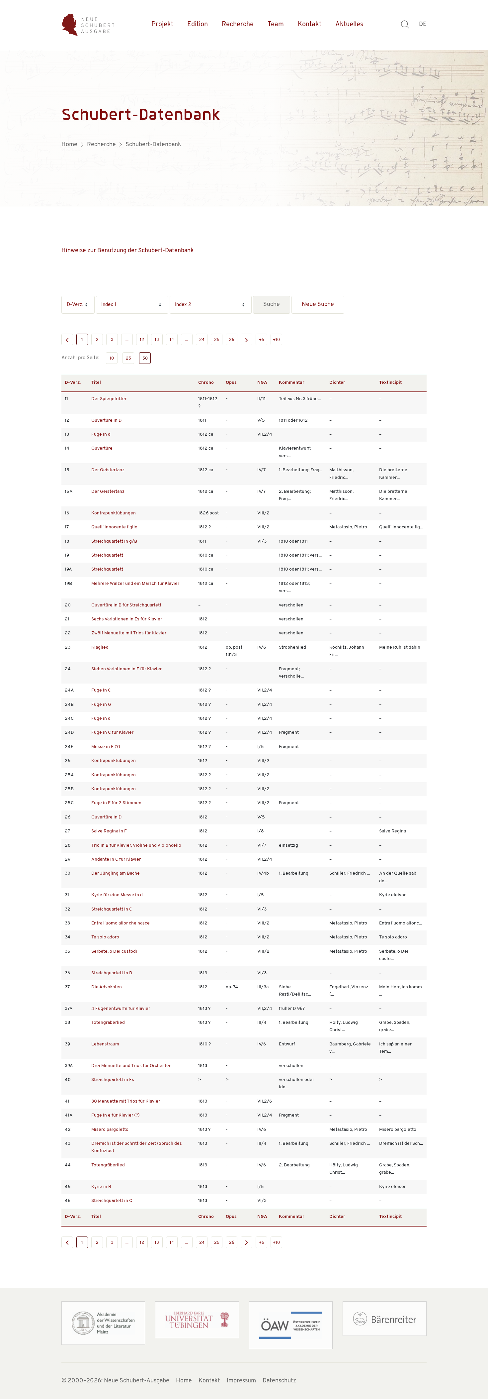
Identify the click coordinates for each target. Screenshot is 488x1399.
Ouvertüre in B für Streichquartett (126, 605)
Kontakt (309, 24)
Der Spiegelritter (108, 398)
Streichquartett (107, 555)
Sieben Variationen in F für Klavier (126, 669)
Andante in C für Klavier (116, 859)
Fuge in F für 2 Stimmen (116, 803)
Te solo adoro (105, 937)
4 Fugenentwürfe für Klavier (120, 1008)
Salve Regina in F (109, 831)
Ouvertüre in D (106, 420)
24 (201, 340)
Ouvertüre (102, 448)
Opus (231, 382)
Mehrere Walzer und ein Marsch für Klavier (135, 583)
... (126, 340)
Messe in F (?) (105, 746)
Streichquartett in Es (112, 1079)
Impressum (241, 1381)
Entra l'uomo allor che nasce (120, 923)
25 (216, 340)
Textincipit (390, 382)
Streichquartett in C (111, 909)
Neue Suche (318, 305)
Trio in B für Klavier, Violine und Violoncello (136, 845)
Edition (197, 24)
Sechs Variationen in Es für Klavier (126, 619)
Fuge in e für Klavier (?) (115, 1115)
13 (157, 340)
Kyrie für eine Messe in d (117, 895)
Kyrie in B (101, 1186)
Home (184, 1381)
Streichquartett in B (111, 973)
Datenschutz (279, 1381)
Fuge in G (101, 704)
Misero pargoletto (109, 1129)
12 (142, 340)
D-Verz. (73, 382)
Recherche (238, 24)
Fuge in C (101, 690)
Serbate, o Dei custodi (114, 951)
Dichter (337, 382)
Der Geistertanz (107, 470)
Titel (96, 382)
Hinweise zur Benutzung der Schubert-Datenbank (127, 251)
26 (231, 340)
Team (276, 24)
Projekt (162, 24)
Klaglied (100, 647)
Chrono (206, 382)
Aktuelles (349, 24)
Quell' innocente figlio (114, 527)
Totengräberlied (108, 1022)
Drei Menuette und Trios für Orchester (131, 1065)
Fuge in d (101, 434)
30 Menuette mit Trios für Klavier (125, 1101)
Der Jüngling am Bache (115, 873)
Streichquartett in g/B (114, 541)
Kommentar (291, 382)
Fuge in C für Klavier (112, 732)
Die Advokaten (106, 987)
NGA (262, 382)
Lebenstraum (105, 1044)
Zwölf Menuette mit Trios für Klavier (128, 633)
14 (172, 340)
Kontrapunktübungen (113, 513)
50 (145, 358)
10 (112, 358)
